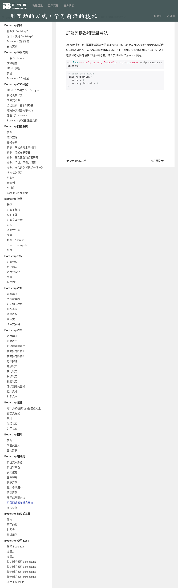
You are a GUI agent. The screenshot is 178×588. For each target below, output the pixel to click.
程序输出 (12, 282)
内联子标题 (13, 209)
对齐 (9, 224)
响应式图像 (13, 100)
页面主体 (12, 214)
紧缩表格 (12, 314)
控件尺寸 (12, 391)
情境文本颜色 (15, 462)
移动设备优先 (15, 95)
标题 (9, 204)
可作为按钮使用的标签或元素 (24, 408)
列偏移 (11, 177)
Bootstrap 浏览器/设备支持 (22, 120)
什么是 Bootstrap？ (18, 31)
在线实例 (12, 46)
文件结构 (12, 63)
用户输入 (12, 266)
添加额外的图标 (16, 386)
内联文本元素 (15, 219)
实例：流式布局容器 (18, 152)
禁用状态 (12, 371)
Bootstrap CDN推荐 (18, 78)
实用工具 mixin (15, 581)
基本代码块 (13, 272)
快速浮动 (12, 482)
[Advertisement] (115, 131)
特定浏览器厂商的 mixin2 (21, 566)
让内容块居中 (15, 487)
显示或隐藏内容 (16, 497)
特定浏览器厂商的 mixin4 (21, 576)
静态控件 (12, 361)
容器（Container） (17, 115)
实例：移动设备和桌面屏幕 (22, 157)
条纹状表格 (13, 298)
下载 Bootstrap (15, 58)
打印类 (11, 529)
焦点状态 (12, 366)
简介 (9, 132)
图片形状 (12, 450)
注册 (172, 15)
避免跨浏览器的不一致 (20, 110)
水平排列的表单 (16, 346)
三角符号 (12, 477)
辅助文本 (12, 396)
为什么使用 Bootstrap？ (20, 36)
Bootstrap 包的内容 (18, 41)
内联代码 (12, 261)
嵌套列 (11, 182)
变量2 (10, 556)
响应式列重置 (15, 172)
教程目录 (37, 5)
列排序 (11, 187)
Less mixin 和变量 (17, 192)
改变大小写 (13, 229)
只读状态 (12, 376)
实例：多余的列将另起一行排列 (25, 167)
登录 (159, 15)
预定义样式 (13, 413)
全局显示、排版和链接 (20, 105)
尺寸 (9, 418)
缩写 (9, 234)
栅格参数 (12, 142)
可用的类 (12, 524)
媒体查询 (12, 137)
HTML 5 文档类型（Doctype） (24, 90)
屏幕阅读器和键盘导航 (20, 502)
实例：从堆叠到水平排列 (21, 147)
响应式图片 (13, 445)
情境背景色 (13, 467)
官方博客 (69, 5)
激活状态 (12, 423)
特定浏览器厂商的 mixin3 (21, 571)
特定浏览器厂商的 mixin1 (21, 561)
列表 (9, 250)
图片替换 (12, 507)
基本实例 (12, 293)
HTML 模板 (13, 68)
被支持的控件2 (15, 356)
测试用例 (12, 534)
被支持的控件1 (15, 351)
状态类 (11, 319)
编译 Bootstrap (15, 546)
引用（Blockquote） (18, 245)
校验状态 (12, 381)
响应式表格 (13, 324)
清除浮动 (12, 492)
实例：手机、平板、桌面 (21, 162)
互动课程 (53, 5)
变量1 (10, 551)
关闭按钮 (12, 472)
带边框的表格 (15, 304)
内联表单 (12, 341)
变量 (9, 277)
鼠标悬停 (12, 309)
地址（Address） (17, 240)
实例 (9, 73)
